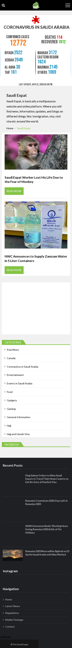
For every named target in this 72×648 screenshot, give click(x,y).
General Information (18, 417)
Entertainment (15, 374)
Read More (14, 191)
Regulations (12, 612)
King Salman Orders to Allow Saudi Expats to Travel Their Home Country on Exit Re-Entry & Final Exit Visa (46, 479)
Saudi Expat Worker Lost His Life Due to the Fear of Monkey (34, 180)
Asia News (13, 349)
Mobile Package (14, 619)
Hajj (9, 425)
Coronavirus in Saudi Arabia (22, 366)
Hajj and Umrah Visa (18, 434)
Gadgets (12, 400)
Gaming (11, 408)
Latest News (12, 606)
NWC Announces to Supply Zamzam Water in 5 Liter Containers (36, 258)
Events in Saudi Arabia (19, 383)
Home (8, 599)
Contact (10, 626)
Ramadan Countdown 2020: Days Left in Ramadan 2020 (46, 502)
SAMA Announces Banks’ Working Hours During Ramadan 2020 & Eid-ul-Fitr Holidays (46, 529)
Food (10, 391)
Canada (11, 358)
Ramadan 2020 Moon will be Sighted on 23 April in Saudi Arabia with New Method (47, 553)
